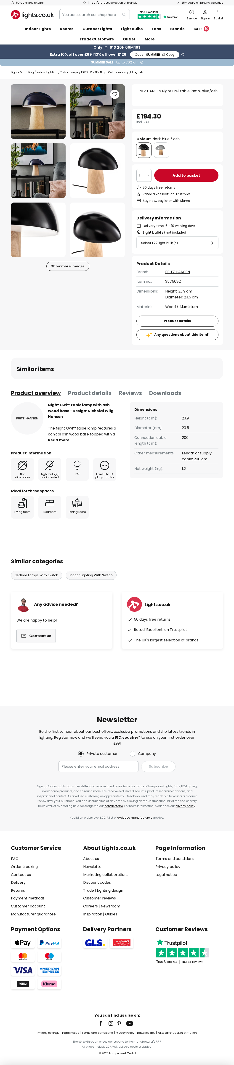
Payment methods (28, 898)
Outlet (129, 39)
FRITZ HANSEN (177, 271)
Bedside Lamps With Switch (36, 575)
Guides (111, 914)
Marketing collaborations (105, 874)
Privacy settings (48, 1033)
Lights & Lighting (22, 72)
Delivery (18, 882)
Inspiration (92, 914)
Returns (18, 890)
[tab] (36, 393)
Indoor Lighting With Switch (91, 575)
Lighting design (110, 890)
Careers (90, 906)
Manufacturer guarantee (33, 914)
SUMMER (155, 54)
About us (91, 858)
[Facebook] (104, 1023)
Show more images (68, 266)
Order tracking (24, 866)
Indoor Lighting (47, 72)
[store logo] (32, 14)
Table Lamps (69, 72)
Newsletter (93, 866)
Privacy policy (167, 866)
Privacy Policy (125, 1033)
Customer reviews (99, 898)
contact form (113, 806)
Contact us (21, 874)
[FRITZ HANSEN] (27, 418)
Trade (88, 890)
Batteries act (146, 1033)
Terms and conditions (174, 858)
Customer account (28, 906)
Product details (90, 393)
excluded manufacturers (134, 818)
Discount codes (97, 882)
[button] (38, 170)
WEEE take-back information (177, 1033)
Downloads (165, 393)
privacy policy (185, 806)
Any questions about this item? (181, 334)
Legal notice (166, 874)
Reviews (130, 393)
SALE (198, 29)
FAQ (15, 858)
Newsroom (110, 906)
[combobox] (95, 14)
